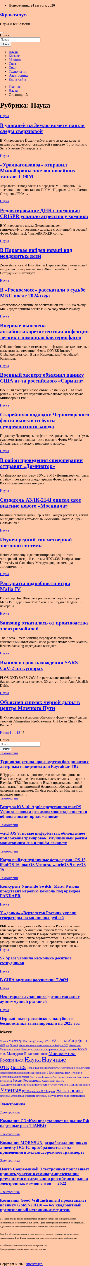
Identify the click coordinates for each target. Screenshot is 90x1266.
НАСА (19, 1060)
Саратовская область (53, 1081)
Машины (15, 60)
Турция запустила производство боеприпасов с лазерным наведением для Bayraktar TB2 (44, 764)
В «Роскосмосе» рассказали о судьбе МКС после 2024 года (42, 292)
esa (7, 1045)
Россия (17, 1080)
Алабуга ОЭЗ (61, 1045)
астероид (5, 1095)
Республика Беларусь (40, 1077)
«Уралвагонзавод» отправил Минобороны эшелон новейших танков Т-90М (38, 170)
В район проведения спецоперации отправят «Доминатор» (41, 463)
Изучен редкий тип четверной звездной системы (36, 542)
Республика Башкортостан (14, 1076)
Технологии (18, 71)
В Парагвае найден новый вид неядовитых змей (36, 253)
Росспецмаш (32, 1080)
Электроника (18, 75)
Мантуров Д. (17, 1054)
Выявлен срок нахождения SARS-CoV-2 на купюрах (40, 665)
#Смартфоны (77, 1041)
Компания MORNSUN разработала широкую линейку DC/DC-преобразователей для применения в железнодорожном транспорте (43, 1147)
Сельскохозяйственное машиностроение (25, 1084)
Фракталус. (13, 14)
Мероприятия (38, 1053)
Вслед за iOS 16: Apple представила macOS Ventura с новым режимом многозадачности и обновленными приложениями (43, 812)
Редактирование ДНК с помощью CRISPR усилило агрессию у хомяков (44, 213)
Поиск (5, 35)
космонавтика (77, 1095)
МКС (3, 1053)
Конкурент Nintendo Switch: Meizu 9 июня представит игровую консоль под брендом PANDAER (40, 891)
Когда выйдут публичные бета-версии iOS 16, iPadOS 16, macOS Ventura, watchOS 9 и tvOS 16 (43, 865)
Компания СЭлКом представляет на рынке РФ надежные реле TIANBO (44, 1123)
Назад (4, 732)
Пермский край (38, 1073)
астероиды (41, 1095)
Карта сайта (17, 79)
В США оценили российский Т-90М (34, 980)
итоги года (63, 1095)
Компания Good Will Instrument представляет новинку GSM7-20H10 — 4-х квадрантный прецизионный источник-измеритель (43, 1205)
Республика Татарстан (64, 1077)
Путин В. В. (77, 1073)
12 (18, 732)
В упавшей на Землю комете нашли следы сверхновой (42, 128)
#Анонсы (59, 1041)
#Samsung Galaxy (33, 1041)
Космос (14, 56)
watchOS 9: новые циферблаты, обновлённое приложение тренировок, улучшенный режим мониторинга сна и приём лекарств (43, 838)
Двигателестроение (10, 1049)
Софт (13, 67)
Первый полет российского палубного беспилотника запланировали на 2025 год (40, 1021)
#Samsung (15, 1041)
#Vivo (48, 1041)
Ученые (10, 1089)
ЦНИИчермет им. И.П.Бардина (38, 1091)
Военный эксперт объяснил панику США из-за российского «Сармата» (42, 378)
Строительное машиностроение (70, 1084)
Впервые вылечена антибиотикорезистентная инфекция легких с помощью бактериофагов (44, 331)
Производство (58, 1072)
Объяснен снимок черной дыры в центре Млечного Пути (40, 705)
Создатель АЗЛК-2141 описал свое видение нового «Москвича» (40, 503)
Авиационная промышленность (36, 1045)
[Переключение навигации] (1, 32)
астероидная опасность (22, 1095)
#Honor (4, 1041)
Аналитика (75, 1045)
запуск (52, 1095)
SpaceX (14, 1045)
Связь (13, 63)
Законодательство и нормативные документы (49, 1049)
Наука (13, 52)
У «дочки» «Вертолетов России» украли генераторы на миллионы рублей (38, 915)
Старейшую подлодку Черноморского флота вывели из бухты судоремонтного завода (44, 420)
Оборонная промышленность (43, 1067)
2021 (2, 1045)
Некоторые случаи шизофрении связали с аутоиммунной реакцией (40, 999)
